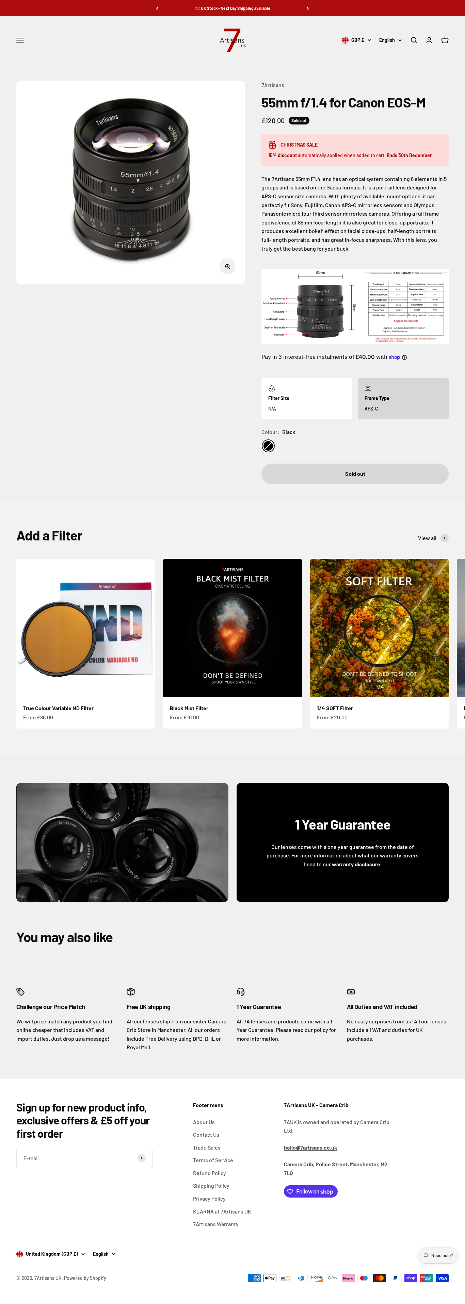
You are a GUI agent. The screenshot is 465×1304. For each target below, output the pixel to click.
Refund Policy (209, 1173)
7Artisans (272, 85)
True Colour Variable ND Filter (58, 708)
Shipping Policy (211, 1185)
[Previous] (157, 8)
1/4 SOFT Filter (335, 708)
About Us (204, 1122)
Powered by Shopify (85, 1278)
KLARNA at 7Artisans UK (222, 1211)
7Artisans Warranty (216, 1224)
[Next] (308, 8)
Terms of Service (213, 1160)
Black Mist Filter (189, 708)
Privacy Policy (209, 1198)
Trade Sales (207, 1147)
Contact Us (206, 1134)
